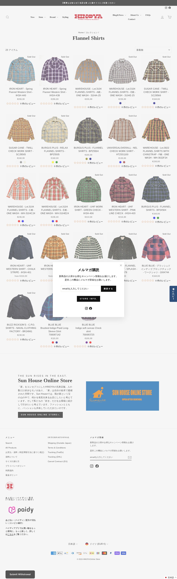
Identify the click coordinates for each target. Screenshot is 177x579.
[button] (170, 577)
